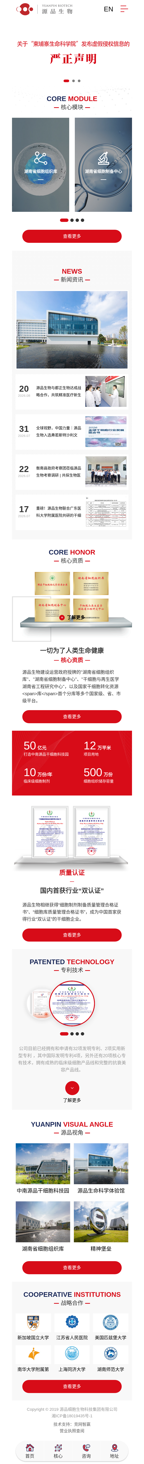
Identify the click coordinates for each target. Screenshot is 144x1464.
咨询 (86, 1456)
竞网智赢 (82, 1424)
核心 (58, 1456)
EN (108, 9)
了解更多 (76, 617)
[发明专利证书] (42, 1003)
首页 (29, 1456)
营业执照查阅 (72, 1431)
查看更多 (72, 236)
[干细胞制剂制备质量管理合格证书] (72, 1003)
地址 (114, 1456)
